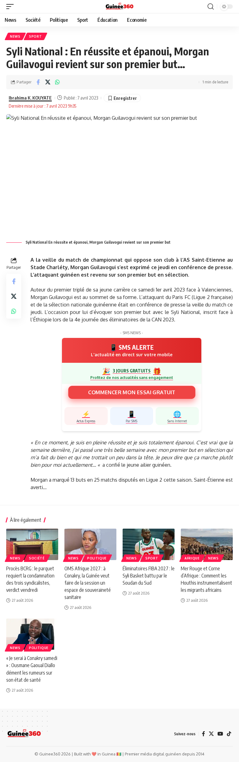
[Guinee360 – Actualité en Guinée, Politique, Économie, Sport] (24, 733)
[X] (211, 733)
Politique (97, 558)
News (15, 36)
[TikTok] (229, 733)
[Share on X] (47, 82)
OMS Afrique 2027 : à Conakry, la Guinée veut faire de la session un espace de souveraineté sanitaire (87, 583)
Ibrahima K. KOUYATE (30, 98)
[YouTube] (220, 733)
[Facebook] (203, 733)
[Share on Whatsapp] (57, 82)
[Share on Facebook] (38, 82)
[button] (11, 6)
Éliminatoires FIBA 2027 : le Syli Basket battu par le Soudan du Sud (149, 575)
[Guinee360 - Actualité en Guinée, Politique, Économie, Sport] (120, 6)
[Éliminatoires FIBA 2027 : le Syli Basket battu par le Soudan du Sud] (149, 544)
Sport (35, 36)
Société (37, 558)
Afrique (192, 558)
